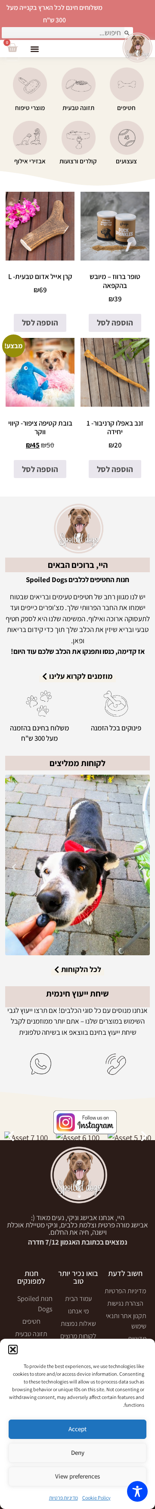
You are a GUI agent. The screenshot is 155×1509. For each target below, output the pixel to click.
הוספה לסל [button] (115, 322)
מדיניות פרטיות (63, 1497)
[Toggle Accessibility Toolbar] (137, 1491)
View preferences (77, 1476)
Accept (77, 1429)
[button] (13, 1349)
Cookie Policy (96, 1497)
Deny (77, 1452)
